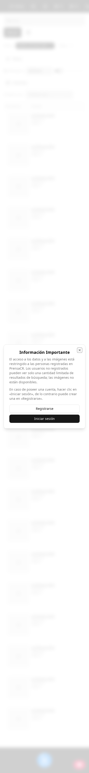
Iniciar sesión (44, 418)
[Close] (79, 350)
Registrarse (44, 408)
